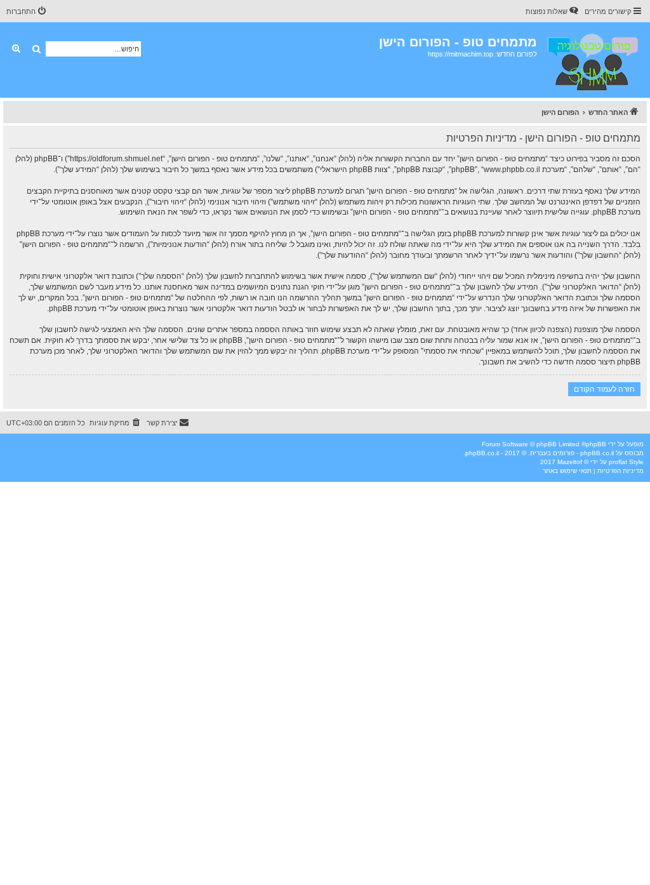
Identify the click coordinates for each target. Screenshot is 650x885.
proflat (618, 461)
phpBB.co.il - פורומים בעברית (572, 452)
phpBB (596, 444)
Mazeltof (569, 461)
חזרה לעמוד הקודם (604, 388)
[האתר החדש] (592, 60)
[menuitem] (553, 11)
